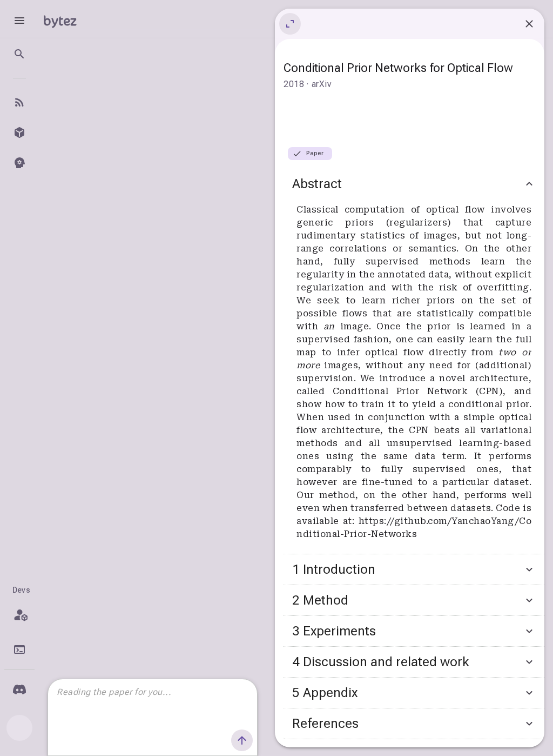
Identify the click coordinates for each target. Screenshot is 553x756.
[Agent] (19, 163)
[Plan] (19, 615)
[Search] (19, 54)
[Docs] (19, 649)
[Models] (19, 132)
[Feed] (19, 102)
